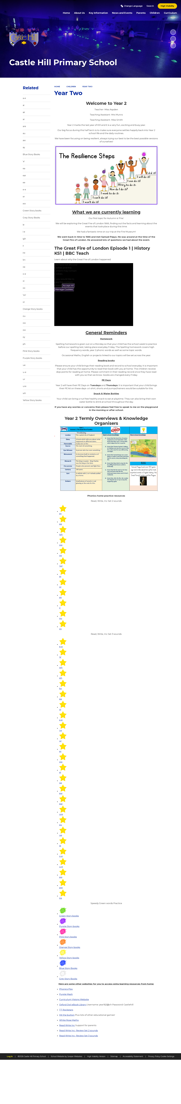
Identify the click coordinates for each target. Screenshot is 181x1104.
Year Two (87, 86)
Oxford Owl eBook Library (73, 1004)
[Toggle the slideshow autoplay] (173, 32)
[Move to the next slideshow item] (173, 45)
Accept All (68, 285)
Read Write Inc (67, 1025)
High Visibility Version (96, 1056)
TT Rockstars (66, 1010)
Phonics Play (66, 989)
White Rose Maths (69, 1020)
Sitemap (114, 1056)
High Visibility (167, 6)
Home (57, 86)
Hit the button (66, 1015)
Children (71, 86)
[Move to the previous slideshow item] (173, 39)
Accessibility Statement (133, 1056)
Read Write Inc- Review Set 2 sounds (78, 1030)
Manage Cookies (64, 289)
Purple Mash (66, 994)
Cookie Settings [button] (167, 1056)
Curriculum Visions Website (74, 999)
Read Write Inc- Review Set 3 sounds (78, 1035)
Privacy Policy (154, 1056)
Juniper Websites (74, 1056)
